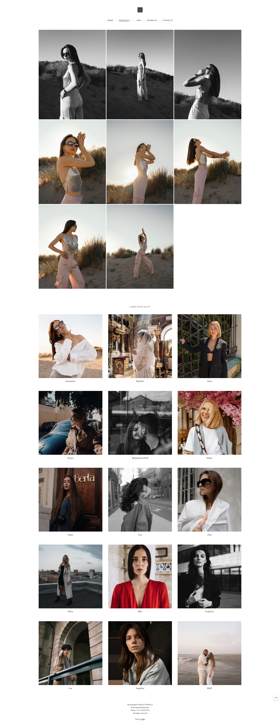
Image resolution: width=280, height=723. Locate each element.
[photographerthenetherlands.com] (140, 9)
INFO (139, 20)
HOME (110, 20)
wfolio (142, 719)
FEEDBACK (152, 20)
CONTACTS (167, 20)
